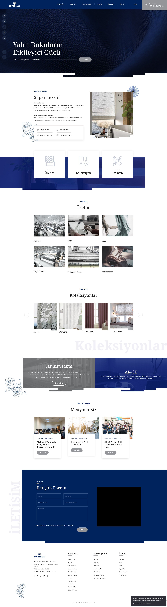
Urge (104, 241)
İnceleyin (43, 452)
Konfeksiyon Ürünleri (120, 331)
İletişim (122, 4)
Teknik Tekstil (40, 331)
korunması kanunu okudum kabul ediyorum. (55, 525)
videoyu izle (58, 383)
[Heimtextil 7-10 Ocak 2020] (83, 427)
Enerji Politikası (72, 587)
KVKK (69, 578)
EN (136, 4)
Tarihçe (70, 562)
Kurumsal (73, 4)
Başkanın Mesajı (72, 575)
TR (134, 4)
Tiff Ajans (92, 602)
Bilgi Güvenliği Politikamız (72, 583)
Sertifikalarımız (72, 572)
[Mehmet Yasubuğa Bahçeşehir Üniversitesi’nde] (49, 427)
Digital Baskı (39, 271)
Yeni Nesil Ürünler (93, 331)
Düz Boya (13, 331)
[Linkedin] (4, 38)
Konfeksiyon (107, 271)
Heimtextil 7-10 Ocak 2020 (79, 443)
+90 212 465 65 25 (156, 6)
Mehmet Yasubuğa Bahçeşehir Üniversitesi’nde (46, 444)
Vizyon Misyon (72, 566)
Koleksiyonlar (87, 4)
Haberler (111, 4)
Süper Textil (40, 438)
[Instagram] (4, 27)
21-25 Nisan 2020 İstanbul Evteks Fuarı (114, 444)
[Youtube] (4, 32)
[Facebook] (4, 15)
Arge (70, 240)
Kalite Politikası (72, 569)
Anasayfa (60, 4)
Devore (139, 332)
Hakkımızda (71, 559)
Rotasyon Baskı (75, 272)
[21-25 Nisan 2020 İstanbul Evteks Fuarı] (117, 427)
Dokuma (38, 241)
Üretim (100, 4)
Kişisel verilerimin (43, 525)
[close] (162, 598)
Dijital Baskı (64, 332)
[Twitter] (4, 21)
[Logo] (14, 4)
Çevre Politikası (72, 590)
